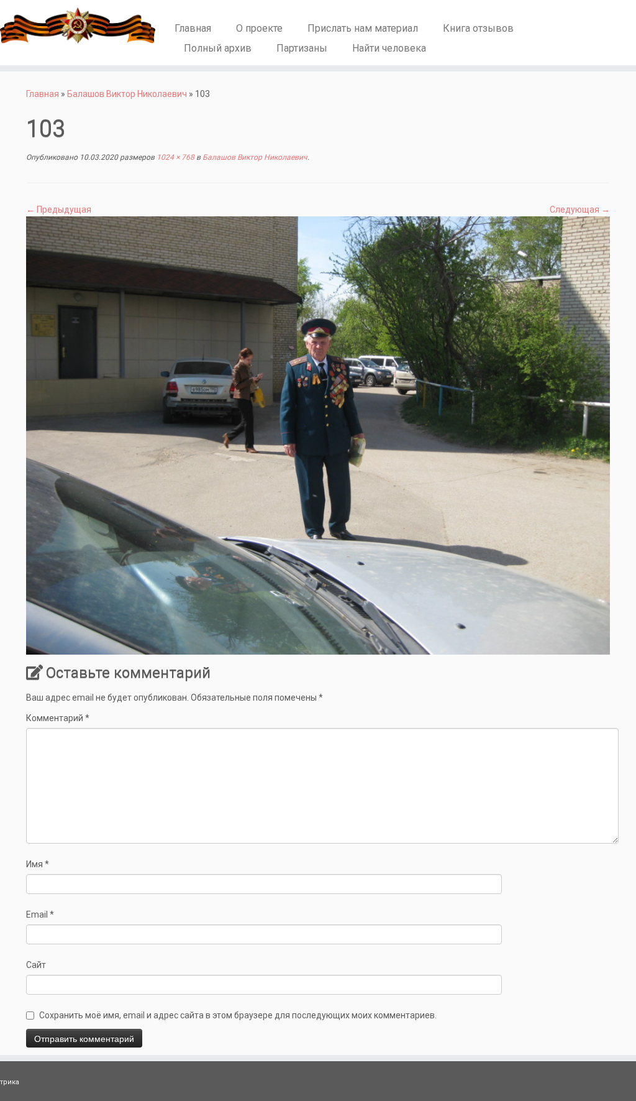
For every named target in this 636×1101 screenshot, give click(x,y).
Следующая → (580, 209)
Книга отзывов (478, 28)
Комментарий (57, 718)
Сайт (36, 965)
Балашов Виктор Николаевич (127, 94)
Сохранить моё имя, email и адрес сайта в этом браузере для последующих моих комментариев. (238, 1015)
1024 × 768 (174, 157)
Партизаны (301, 48)
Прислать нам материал (362, 28)
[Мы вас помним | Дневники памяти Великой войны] (74, 25)
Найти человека (389, 48)
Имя (37, 864)
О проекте (259, 28)
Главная (193, 28)
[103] (318, 435)
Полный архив (218, 48)
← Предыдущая (58, 209)
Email (40, 914)
